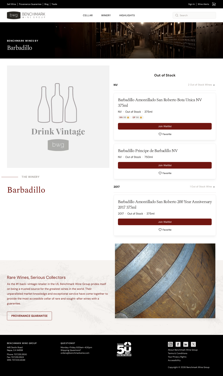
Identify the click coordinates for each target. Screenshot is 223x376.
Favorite (167, 134)
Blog (46, 4)
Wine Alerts (203, 4)
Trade (54, 4)
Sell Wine (11, 4)
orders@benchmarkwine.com (75, 353)
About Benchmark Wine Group (183, 349)
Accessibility (174, 360)
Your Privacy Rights (177, 356)
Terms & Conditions (177, 353)
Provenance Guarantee (30, 4)
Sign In (191, 4)
